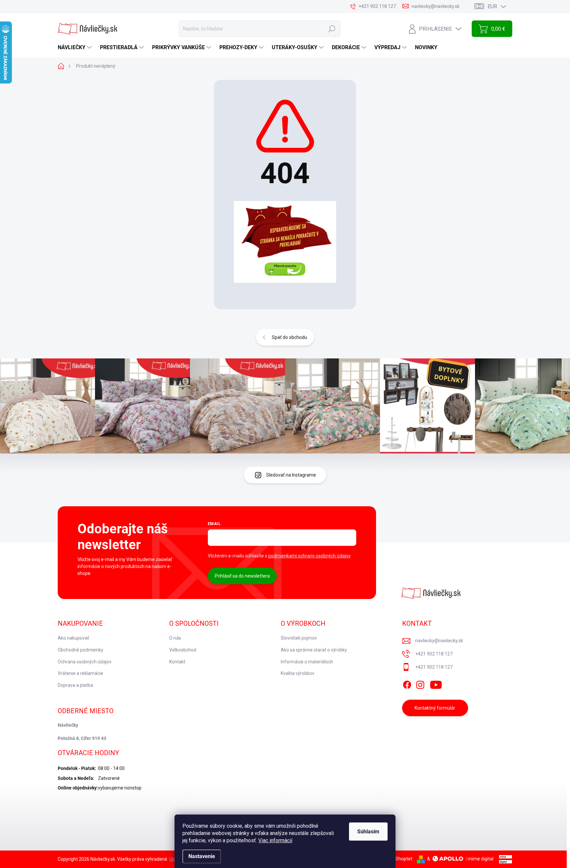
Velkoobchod (182, 649)
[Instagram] (420, 683)
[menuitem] (75, 47)
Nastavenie (201, 856)
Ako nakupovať (73, 638)
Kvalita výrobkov (297, 673)
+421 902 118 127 (434, 653)
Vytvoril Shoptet (395, 858)
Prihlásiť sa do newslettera (242, 576)
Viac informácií (275, 840)
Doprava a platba (75, 685)
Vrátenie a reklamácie (80, 673)
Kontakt (177, 661)
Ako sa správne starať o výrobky (314, 649)
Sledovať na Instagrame (291, 475)
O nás (175, 638)
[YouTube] (435, 683)
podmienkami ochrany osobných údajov (309, 555)
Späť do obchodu (289, 337)
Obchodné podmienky (80, 649)
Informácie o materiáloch (307, 661)
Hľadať (332, 28)
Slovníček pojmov (299, 638)
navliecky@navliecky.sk (439, 640)
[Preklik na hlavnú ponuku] (285, 242)
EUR (492, 6)
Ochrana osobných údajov (84, 661)
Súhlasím (368, 831)
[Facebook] (407, 683)
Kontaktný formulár (435, 708)
